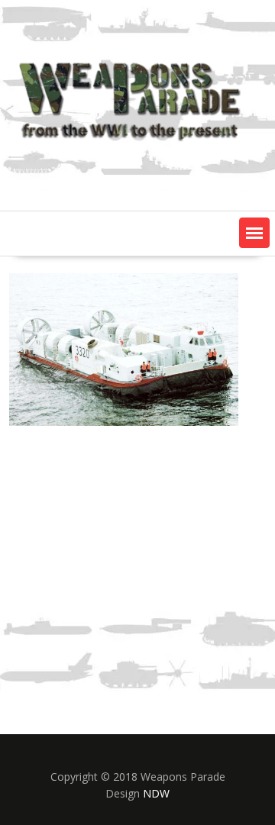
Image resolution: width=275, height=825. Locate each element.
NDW (156, 793)
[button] (254, 233)
